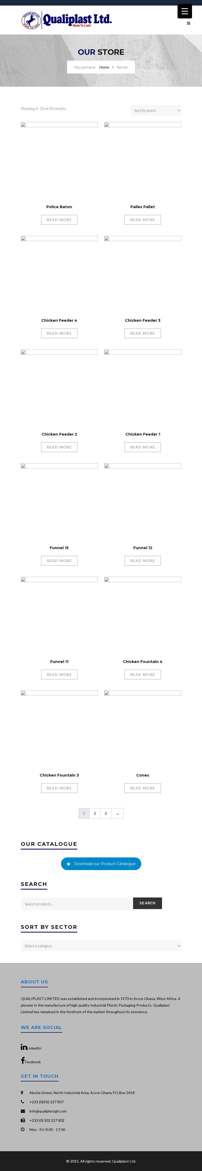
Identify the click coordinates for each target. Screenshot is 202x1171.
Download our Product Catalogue (105, 863)
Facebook (33, 1062)
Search (147, 903)
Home (104, 67)
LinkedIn (34, 1048)
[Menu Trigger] (185, 11)
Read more (59, 219)
